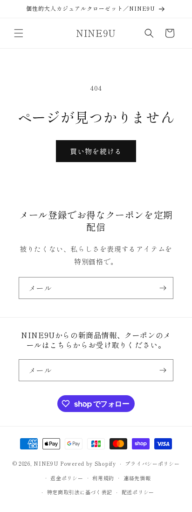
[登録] (162, 288)
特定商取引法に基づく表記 (79, 492)
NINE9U (46, 463)
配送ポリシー (138, 492)
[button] (18, 33)
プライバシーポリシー (152, 463)
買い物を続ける (96, 151)
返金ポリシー (66, 478)
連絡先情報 (137, 478)
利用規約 (103, 478)
